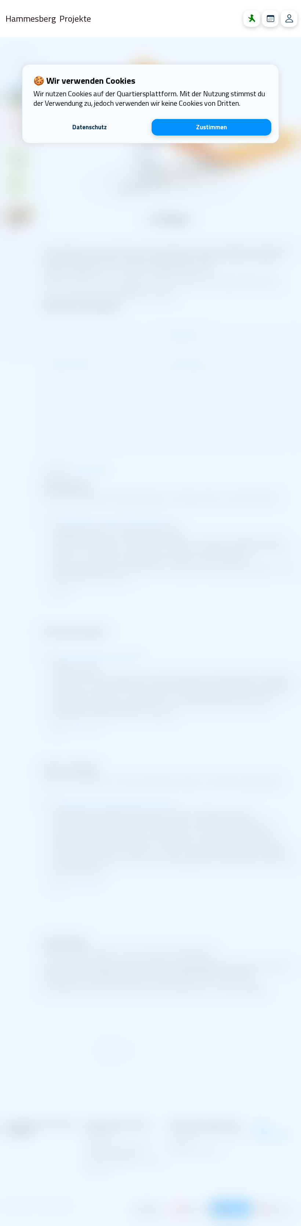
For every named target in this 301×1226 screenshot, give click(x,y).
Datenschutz (89, 127)
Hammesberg (31, 18)
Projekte (75, 18)
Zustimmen (211, 127)
